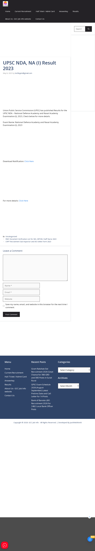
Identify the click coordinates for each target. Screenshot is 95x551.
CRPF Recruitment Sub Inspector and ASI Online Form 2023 (28, 241)
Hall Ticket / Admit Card (45, 11)
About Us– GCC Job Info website (18, 19)
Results (76, 11)
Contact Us (40, 19)
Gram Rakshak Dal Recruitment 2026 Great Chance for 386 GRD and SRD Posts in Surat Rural (42, 374)
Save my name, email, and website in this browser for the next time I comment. (36, 306)
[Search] (88, 29)
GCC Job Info (34, 422)
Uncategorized (11, 236)
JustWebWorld (76, 422)
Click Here (29, 161)
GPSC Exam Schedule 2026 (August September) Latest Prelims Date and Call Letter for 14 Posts (41, 390)
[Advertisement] (35, 40)
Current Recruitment (23, 11)
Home (7, 11)
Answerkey (63, 11)
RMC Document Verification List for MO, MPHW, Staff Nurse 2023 (31, 239)
